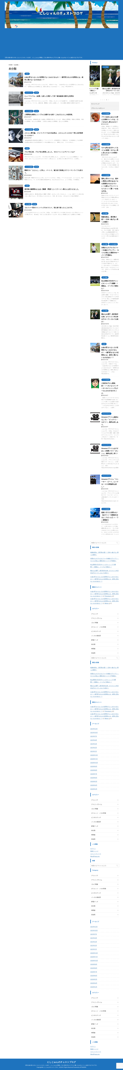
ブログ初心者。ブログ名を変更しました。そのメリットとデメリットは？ (50, 152)
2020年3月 (93, 789)
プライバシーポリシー (98, 108)
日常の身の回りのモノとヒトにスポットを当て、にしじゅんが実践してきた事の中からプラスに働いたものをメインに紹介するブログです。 (61, 1065)
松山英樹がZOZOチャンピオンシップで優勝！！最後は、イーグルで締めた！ (103, 566)
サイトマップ (95, 104)
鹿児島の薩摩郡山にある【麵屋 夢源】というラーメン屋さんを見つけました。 (52, 189)
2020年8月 (93, 770)
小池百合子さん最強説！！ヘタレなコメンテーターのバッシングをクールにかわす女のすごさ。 (109, 388)
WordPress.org (95, 856)
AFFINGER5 (83, 1067)
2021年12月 (94, 729)
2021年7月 (93, 736)
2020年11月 (94, 759)
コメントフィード (95, 854)
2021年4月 (93, 740)
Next (117, 83)
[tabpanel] (104, 81)
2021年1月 (93, 751)
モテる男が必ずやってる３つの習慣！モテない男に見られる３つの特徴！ (109, 150)
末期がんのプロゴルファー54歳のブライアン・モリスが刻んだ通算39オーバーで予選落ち (104, 560)
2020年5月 (93, 781)
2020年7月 (93, 774)
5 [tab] (109, 100)
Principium (108, 596)
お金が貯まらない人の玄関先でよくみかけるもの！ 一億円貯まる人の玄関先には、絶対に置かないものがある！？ (110, 352)
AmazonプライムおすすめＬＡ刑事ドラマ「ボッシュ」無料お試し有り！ (109, 450)
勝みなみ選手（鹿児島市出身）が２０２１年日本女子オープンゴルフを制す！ (104, 572)
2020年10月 (94, 762)
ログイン (93, 848)
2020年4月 (93, 785)
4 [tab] (107, 100)
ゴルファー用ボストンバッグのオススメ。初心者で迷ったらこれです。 (49, 208)
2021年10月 (94, 732)
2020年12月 (94, 755)
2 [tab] (103, 100)
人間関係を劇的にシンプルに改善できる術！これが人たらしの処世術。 (49, 114)
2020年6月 (93, 777)
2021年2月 (93, 747)
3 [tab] (105, 100)
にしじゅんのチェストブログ (61, 1062)
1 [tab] (101, 100)
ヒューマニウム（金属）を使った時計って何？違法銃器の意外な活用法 (49, 96)
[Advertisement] (61, 42)
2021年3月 (93, 744)
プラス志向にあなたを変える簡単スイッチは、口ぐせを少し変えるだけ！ (109, 119)
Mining (107, 603)
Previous (92, 83)
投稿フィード (94, 851)
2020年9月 (93, 766)
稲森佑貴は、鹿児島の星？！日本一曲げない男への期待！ (109, 219)
